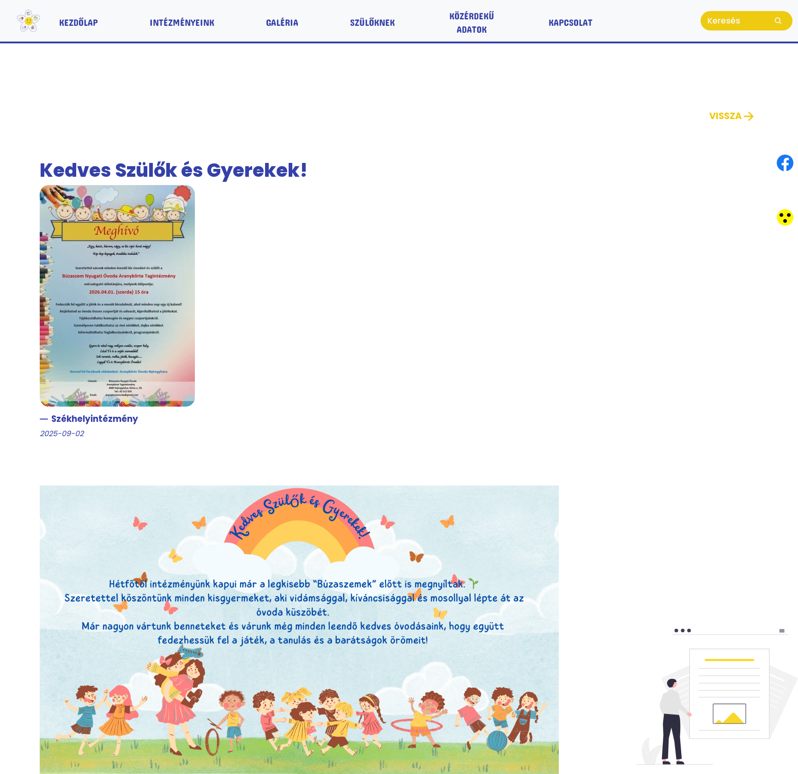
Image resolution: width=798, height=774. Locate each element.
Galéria (282, 20)
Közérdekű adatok (471, 20)
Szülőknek (372, 20)
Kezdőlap (78, 20)
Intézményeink (182, 20)
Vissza (725, 116)
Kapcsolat (570, 20)
